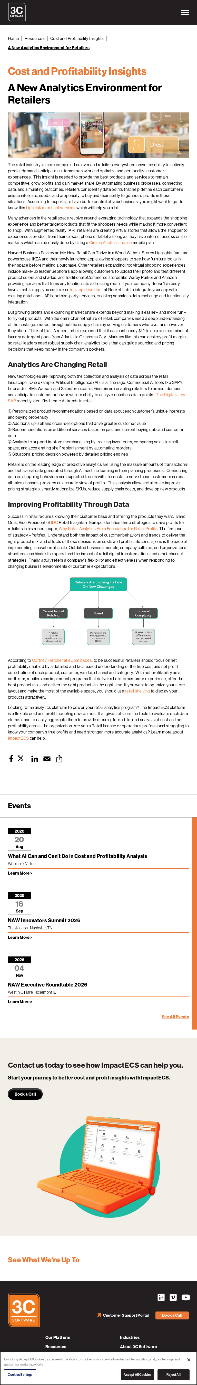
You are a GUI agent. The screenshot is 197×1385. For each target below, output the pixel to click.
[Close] (188, 1360)
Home (13, 38)
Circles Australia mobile (110, 242)
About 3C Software (138, 1346)
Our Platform (58, 1337)
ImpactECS (18, 738)
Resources (35, 38)
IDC (54, 522)
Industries (130, 1337)
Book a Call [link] (25, 1094)
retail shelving (137, 691)
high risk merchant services (51, 207)
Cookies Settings (20, 1375)
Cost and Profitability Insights (77, 38)
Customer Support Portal (126, 1315)
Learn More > (20, 873)
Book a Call (172, 1315)
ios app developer (86, 289)
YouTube (185, 1297)
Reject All (173, 1375)
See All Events (175, 1016)
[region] (98, 1368)
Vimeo (173, 1297)
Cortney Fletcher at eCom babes (62, 660)
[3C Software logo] (17, 20)
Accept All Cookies (137, 1375)
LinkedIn (161, 1297)
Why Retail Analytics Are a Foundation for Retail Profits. (109, 528)
